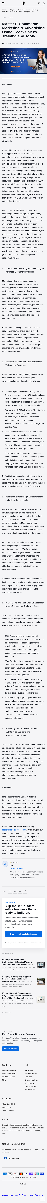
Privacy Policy (7, 1107)
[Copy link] (25, 891)
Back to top (23, 1184)
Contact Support (30, 1086)
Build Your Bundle (8, 1077)
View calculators (10, 1049)
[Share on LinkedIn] (15, 891)
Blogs (12, 10)
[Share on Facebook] (20, 891)
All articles (6, 1012)
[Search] (39, 3)
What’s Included (30, 1083)
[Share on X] (10, 891)
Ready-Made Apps (9, 1074)
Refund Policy (30, 1090)
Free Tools (28, 1077)
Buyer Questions (31, 1074)
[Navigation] (3, 3)
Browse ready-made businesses (23, 934)
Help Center (29, 1070)
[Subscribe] (42, 1158)
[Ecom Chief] (23, 3)
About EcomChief (8, 1104)
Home (4, 10)
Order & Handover (31, 1080)
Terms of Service (8, 1110)
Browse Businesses (9, 1070)
